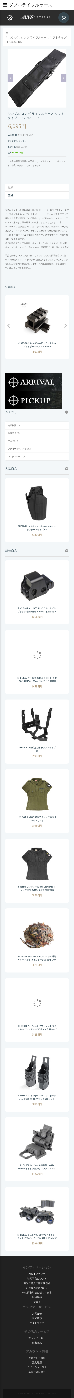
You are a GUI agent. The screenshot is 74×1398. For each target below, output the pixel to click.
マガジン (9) (13, 440)
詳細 (10, 195)
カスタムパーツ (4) (16, 456)
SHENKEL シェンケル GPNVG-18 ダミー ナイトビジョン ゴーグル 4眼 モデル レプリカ (37, 1238)
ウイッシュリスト (37, 1367)
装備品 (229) (14, 433)
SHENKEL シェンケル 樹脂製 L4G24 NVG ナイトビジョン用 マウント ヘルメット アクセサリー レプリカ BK (37, 1168)
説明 (10, 188)
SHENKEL (20, 140)
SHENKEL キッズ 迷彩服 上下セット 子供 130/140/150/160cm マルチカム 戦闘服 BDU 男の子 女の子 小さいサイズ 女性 (37, 681)
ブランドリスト (36, 1338)
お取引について (36, 1273)
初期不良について (37, 1278)
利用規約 (37, 1297)
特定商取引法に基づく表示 (37, 1292)
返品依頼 (37, 1318)
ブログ (37, 1301)
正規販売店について (37, 1287)
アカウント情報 (36, 1357)
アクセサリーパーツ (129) (20, 448)
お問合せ (37, 1313)
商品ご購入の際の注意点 (37, 1283)
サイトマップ (37, 1322)
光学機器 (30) (14, 425)
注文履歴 (37, 1362)
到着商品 (37, 1342)
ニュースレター (36, 1371)
